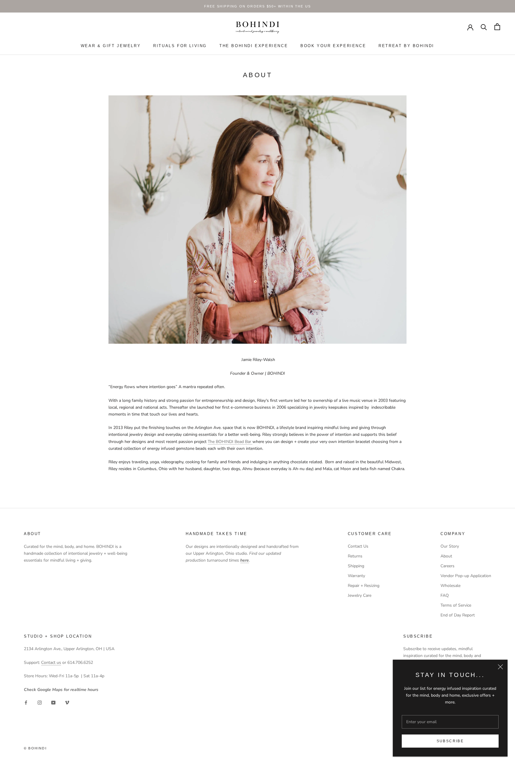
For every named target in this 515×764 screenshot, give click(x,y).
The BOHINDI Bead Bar (230, 441)
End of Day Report (457, 615)
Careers (447, 566)
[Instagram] (40, 702)
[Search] (484, 27)
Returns (355, 556)
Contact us (51, 662)
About (446, 556)
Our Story (449, 546)
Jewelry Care (359, 595)
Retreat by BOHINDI (406, 46)
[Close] (500, 667)
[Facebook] (26, 702)
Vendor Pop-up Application (465, 576)
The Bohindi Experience (253, 46)
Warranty (356, 576)
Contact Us (358, 546)
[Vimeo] (67, 702)
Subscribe (450, 741)
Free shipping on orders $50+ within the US (257, 6)
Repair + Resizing (363, 585)
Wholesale (450, 585)
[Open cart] (497, 26)
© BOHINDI (35, 748)
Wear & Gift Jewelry (111, 46)
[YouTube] (53, 702)
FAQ (444, 595)
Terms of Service (455, 605)
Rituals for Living (180, 46)
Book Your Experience (333, 46)
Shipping (356, 566)
